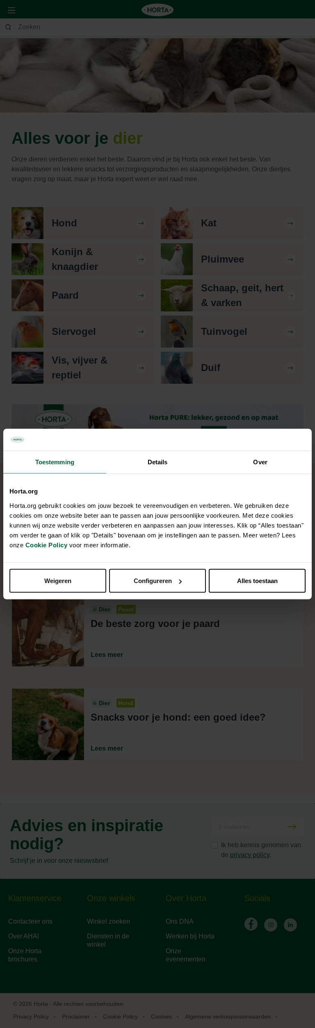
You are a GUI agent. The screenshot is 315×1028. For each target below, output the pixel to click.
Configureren (153, 580)
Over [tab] (260, 461)
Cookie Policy (46, 545)
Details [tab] (158, 461)
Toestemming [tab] (54, 461)
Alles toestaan (257, 580)
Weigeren (57, 580)
